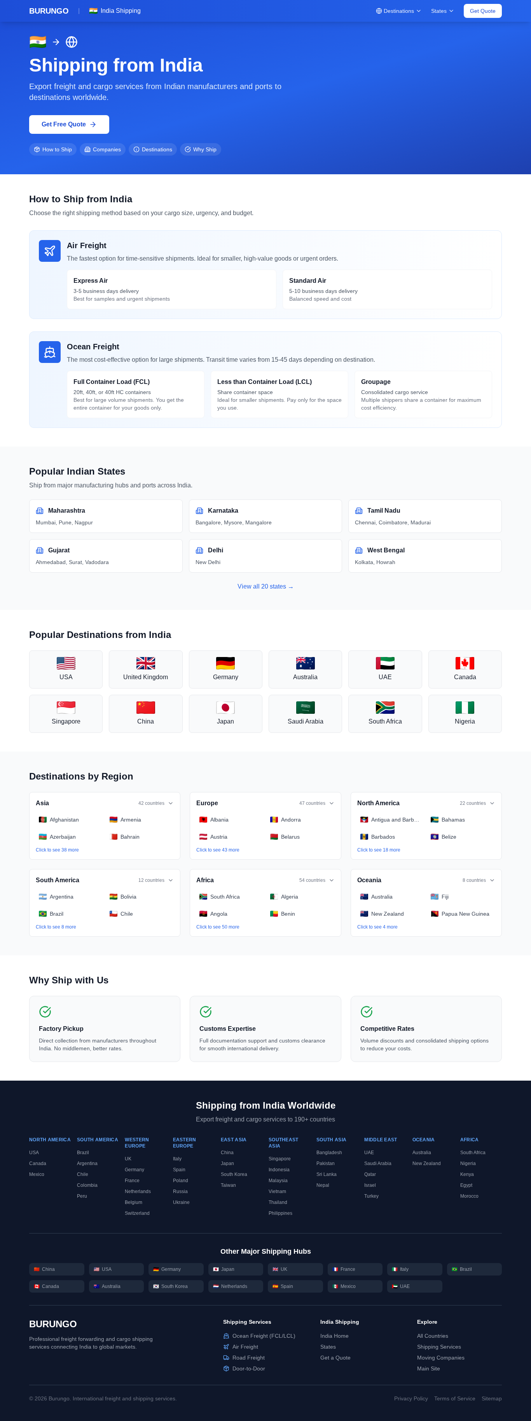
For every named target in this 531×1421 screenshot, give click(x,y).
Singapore (280, 1159)
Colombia (87, 1185)
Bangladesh (329, 1152)
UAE (369, 1152)
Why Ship (205, 149)
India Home (334, 1336)
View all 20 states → (266, 586)
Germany (134, 1169)
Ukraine (181, 1202)
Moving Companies (441, 1357)
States (439, 11)
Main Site (428, 1368)
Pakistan (325, 1163)
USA (34, 1152)
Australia (421, 1152)
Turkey (371, 1196)
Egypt (466, 1185)
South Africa (473, 1152)
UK (128, 1159)
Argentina (87, 1163)
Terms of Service (454, 1398)
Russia (180, 1191)
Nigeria (468, 1163)
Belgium (133, 1202)
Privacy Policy (411, 1398)
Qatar (370, 1174)
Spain (179, 1169)
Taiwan (228, 1185)
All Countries (432, 1336)
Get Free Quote (64, 124)
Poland (180, 1180)
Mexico (36, 1174)
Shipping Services (439, 1347)
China (227, 1152)
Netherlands (138, 1191)
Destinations (399, 11)
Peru (82, 1196)
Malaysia (278, 1180)
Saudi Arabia (377, 1163)
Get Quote (483, 11)
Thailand (278, 1202)
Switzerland (137, 1213)
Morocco (469, 1196)
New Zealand (426, 1163)
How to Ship (57, 149)
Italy (177, 1159)
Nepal (322, 1185)
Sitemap (492, 1398)
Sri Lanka (326, 1174)
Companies (107, 149)
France (132, 1180)
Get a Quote (335, 1357)
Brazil (83, 1152)
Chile (82, 1174)
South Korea (234, 1174)
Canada (37, 1163)
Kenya (467, 1174)
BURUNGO (53, 1324)
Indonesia (279, 1169)
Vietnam (277, 1191)
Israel (370, 1185)
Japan (227, 1163)
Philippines (280, 1213)
